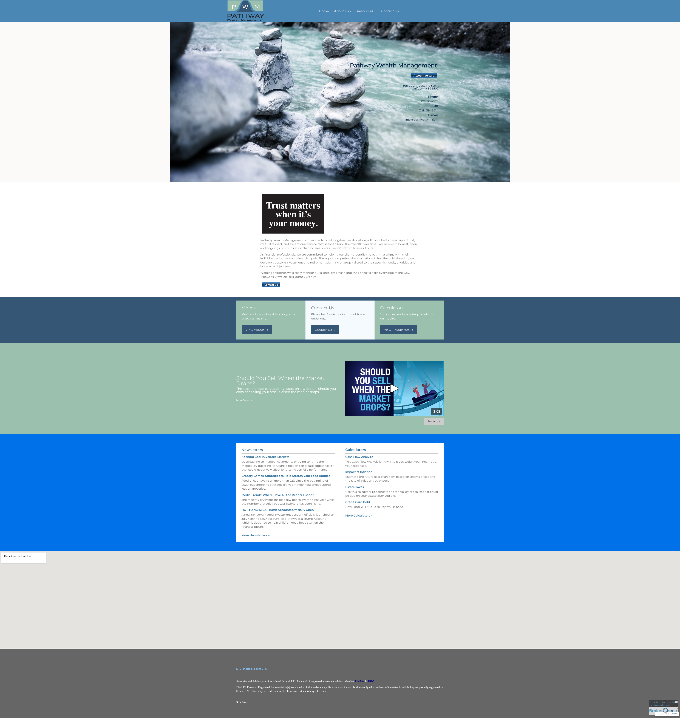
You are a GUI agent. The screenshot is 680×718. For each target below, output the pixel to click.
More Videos (245, 400)
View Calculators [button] (397, 330)
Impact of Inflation (358, 472)
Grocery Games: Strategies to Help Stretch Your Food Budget (286, 476)
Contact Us (390, 11)
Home (324, 11)
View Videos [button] (255, 330)
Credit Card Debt (357, 502)
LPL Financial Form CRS (251, 668)
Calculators (355, 450)
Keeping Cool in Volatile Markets (265, 457)
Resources (365, 11)
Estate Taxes (354, 487)
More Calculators (358, 515)
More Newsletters (256, 535)
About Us (341, 11)
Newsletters (252, 450)
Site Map (242, 702)
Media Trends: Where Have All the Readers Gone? (278, 495)
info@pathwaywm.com (421, 119)
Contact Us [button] (323, 330)
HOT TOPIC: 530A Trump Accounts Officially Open (278, 510)
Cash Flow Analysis (359, 457)
